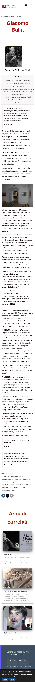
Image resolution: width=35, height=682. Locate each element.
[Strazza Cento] (17, 541)
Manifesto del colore (25, 484)
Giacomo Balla (27, 482)
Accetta (5, 679)
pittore (16, 487)
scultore (13, 490)
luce (3, 484)
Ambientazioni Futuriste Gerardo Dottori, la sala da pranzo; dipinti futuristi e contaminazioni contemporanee (17, 91)
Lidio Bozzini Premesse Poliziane (16, 591)
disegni (20, 479)
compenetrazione (6, 479)
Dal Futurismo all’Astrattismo (17, 100)
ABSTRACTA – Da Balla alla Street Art (18, 83)
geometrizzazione (18, 482)
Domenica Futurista (17, 86)
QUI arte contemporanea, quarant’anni (18, 97)
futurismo (9, 482)
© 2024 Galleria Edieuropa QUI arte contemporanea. (18, 666)
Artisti (10, 473)
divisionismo (26, 479)
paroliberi (11, 487)
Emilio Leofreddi (10, 633)
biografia (21, 476)
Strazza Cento (9, 554)
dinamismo (15, 479)
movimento (5, 487)
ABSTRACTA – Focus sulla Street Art (17, 80)
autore (13, 476)
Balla (16, 476)
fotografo (4, 482)
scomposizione (6, 490)
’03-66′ (17, 103)
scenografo (22, 487)
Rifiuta (12, 679)
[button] (26, 5)
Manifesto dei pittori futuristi (12, 484)
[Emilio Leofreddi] (17, 617)
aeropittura (7, 476)
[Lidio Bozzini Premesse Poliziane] (17, 578)
